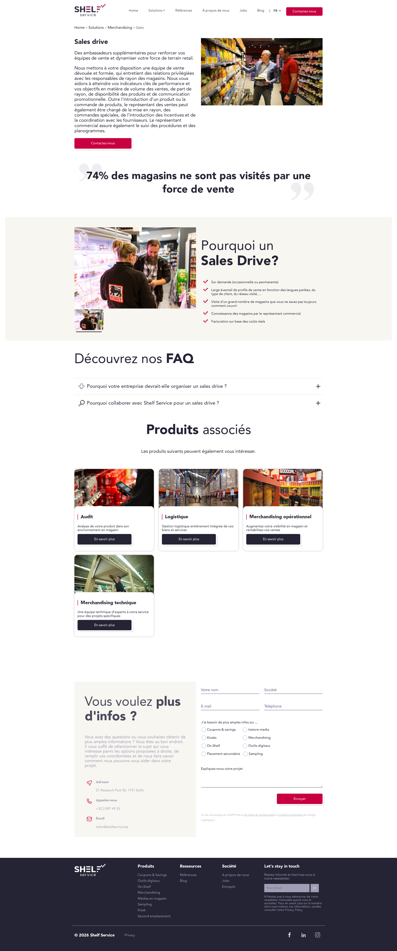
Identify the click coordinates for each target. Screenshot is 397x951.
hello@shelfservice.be (112, 826)
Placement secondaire (223, 754)
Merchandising (120, 27)
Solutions (155, 10)
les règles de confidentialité (259, 815)
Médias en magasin (152, 898)
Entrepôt (229, 886)
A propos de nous (235, 875)
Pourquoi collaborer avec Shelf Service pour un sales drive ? (153, 403)
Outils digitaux (259, 746)
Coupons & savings (221, 729)
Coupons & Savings (152, 875)
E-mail (206, 706)
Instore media (258, 729)
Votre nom (209, 690)
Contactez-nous (304, 11)
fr (276, 11)
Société (270, 690)
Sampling (256, 754)
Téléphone (273, 706)
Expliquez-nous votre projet (222, 768)
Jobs (243, 10)
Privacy (129, 935)
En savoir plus (104, 539)
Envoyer (300, 798)
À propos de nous (215, 10)
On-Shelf (213, 746)
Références (183, 10)
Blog (260, 10)
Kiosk (142, 910)
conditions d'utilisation (290, 815)
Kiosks (211, 737)
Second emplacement (154, 916)
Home (133, 10)
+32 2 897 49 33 (108, 808)
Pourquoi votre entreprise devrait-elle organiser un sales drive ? (157, 386)
